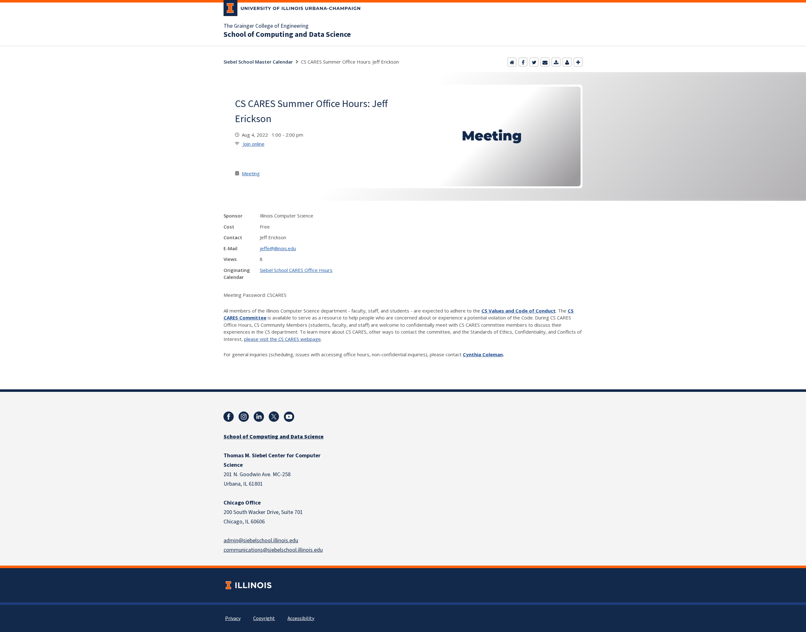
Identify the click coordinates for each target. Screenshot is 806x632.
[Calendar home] (512, 62)
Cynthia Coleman (483, 354)
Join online (253, 144)
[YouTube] (289, 417)
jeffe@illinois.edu (278, 248)
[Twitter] (534, 62)
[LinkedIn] (259, 417)
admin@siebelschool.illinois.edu (261, 541)
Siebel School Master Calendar (258, 62)
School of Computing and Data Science (287, 34)
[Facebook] (523, 62)
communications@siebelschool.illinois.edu (273, 550)
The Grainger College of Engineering (266, 26)
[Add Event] (578, 62)
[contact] (567, 62)
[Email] (545, 62)
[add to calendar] (556, 62)
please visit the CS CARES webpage (282, 339)
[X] (274, 417)
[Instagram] (244, 417)
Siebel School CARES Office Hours (296, 270)
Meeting (251, 173)
